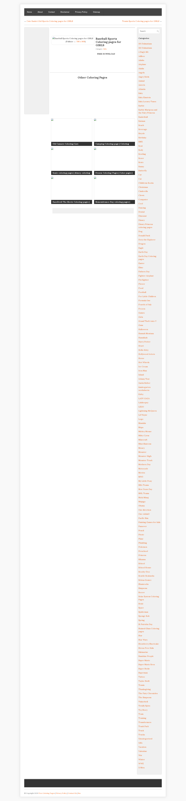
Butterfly (142, 170)
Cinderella (143, 191)
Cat (140, 179)
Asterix (141, 85)
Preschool (143, 551)
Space (141, 608)
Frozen (141, 309)
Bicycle (141, 133)
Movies (141, 472)
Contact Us (72, 793)
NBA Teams (143, 485)
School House (144, 567)
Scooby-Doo (144, 572)
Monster (142, 452)
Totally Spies (144, 706)
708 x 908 (80, 41)
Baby (140, 93)
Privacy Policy (81, 12)
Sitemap (96, 12)
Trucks (141, 734)
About (40, 12)
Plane (140, 539)
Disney (141, 220)
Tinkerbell (143, 701)
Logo (140, 419)
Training (142, 718)
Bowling (142, 154)
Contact (51, 12)
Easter (141, 263)
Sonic (140, 603)
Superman (143, 673)
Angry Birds (143, 77)
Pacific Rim (143, 518)
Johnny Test (144, 379)
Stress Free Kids (146, 648)
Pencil (141, 530)
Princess (142, 555)
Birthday (142, 137)
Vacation (142, 747)
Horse (141, 358)
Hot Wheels (143, 362)
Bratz (141, 162)
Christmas (143, 187)
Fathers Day (144, 271)
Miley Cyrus (143, 435)
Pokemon (142, 547)
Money (141, 448)
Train (140, 714)
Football (142, 292)
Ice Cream (143, 366)
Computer (143, 199)
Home (29, 12)
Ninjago (142, 501)
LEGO (141, 407)
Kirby (140, 394)
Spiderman (143, 612)
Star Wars (142, 640)
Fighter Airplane (146, 276)
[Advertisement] (37, 69)
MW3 (140, 477)
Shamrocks (143, 584)
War (140, 755)
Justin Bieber (144, 383)
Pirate (141, 534)
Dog (140, 231)
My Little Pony (145, 481)
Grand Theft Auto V (147, 321)
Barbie (141, 106)
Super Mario (144, 660)
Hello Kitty (143, 350)
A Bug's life (143, 52)
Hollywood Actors (146, 354)
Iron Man (142, 370)
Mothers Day (144, 464)
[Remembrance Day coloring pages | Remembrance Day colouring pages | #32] (114, 190)
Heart (141, 346)
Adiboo (141, 56)
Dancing (142, 208)
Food (140, 288)
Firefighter (143, 280)
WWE (141, 763)
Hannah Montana (146, 333)
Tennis (141, 685)
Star (140, 635)
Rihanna (142, 559)
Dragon (141, 244)
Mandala (142, 423)
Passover (142, 526)
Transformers (144, 722)
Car (140, 174)
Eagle (141, 248)
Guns (140, 325)
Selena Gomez (144, 580)
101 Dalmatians (145, 43)
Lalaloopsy (143, 402)
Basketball (143, 117)
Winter (141, 759)
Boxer (141, 158)
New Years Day (145, 489)
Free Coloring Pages (47, 793)
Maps (140, 427)
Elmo (140, 267)
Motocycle (143, 468)
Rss (79, 793)
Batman (141, 121)
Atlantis (141, 89)
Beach (141, 125)
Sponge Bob (144, 616)
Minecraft (142, 440)
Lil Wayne (142, 415)
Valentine (142, 751)
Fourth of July (144, 304)
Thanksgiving (144, 689)
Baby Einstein (144, 97)
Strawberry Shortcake (148, 644)
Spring (141, 620)
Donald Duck (144, 235)
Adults (141, 60)
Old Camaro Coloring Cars (65, 144)
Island (141, 374)
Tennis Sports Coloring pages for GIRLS (140, 21)
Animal (141, 81)
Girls (104, 49)
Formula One (144, 300)
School (141, 563)
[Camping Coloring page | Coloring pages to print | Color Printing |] (114, 132)
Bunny (141, 166)
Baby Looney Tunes (147, 101)
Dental (141, 212)
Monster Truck (145, 460)
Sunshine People (146, 656)
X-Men (141, 767)
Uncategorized (145, 738)
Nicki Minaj (143, 497)
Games (141, 313)
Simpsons (142, 588)
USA (140, 743)
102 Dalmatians (145, 48)
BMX (140, 141)
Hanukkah (142, 337)
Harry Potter (144, 342)
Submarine (143, 652)
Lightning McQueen (147, 411)
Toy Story (142, 710)
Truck (141, 730)
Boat (140, 146)
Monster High (144, 456)
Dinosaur (142, 216)
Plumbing (142, 543)
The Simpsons (144, 697)
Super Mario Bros (146, 664)
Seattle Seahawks (146, 576)
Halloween (143, 329)
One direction (144, 510)
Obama (141, 505)
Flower (141, 284)
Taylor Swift (144, 681)
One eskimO (144, 514)
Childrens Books (146, 183)
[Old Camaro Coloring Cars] (71, 132)
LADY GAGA (144, 398)
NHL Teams (143, 493)
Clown (141, 195)
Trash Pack (143, 726)
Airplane (142, 64)
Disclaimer (64, 12)
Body (140, 150)
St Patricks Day (145, 624)
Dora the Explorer (146, 239)
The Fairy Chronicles (148, 693)
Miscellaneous (144, 444)
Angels (141, 72)
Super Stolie (144, 668)
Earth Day (143, 252)
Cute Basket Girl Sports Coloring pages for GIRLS (50, 21)
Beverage (142, 129)
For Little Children (147, 296)
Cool (140, 203)
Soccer (141, 592)
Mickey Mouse (145, 431)
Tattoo (141, 677)
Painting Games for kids (149, 522)
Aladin (141, 68)
